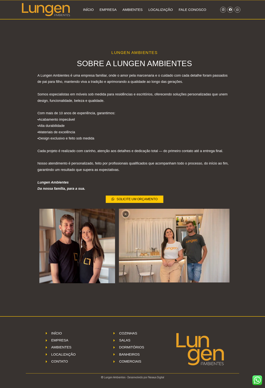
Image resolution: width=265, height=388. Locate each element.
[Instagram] (223, 10)
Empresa (108, 10)
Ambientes (132, 10)
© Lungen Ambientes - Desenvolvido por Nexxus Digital (132, 377)
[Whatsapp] (237, 10)
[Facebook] (230, 10)
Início (88, 10)
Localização (160, 10)
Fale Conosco (192, 10)
